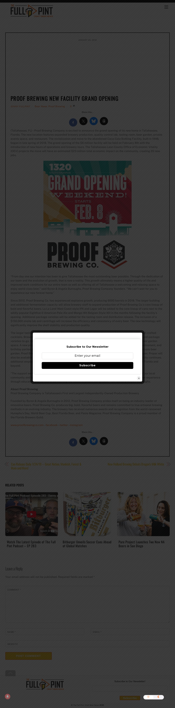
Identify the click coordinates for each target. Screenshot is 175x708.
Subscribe (87, 365)
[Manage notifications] (7, 696)
